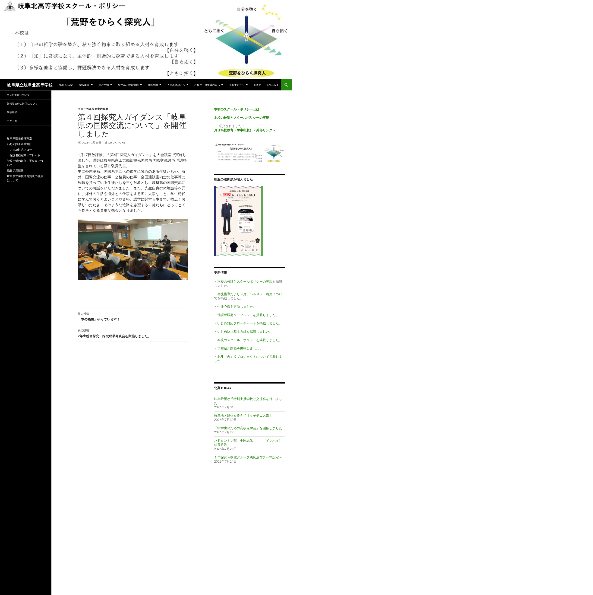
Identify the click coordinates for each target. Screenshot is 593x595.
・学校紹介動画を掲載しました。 (238, 348)
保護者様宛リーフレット (23, 155)
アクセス (12, 120)
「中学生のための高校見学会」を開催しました (248, 428)
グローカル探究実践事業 (93, 109)
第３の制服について (18, 94)
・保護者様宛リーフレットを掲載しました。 (246, 315)
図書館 (257, 84)
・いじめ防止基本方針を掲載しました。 (243, 331)
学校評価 (12, 112)
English (272, 84)
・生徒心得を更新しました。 (235, 306)
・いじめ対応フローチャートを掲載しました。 (248, 323)
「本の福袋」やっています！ (99, 316)
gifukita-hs (116, 142)
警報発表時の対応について (22, 103)
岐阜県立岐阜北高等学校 (30, 84)
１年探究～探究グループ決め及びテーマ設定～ (248, 457)
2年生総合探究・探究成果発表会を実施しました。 (114, 333)
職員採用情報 (15, 170)
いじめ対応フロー (19, 149)
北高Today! (66, 84)
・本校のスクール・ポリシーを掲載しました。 (248, 340)
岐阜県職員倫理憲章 (19, 138)
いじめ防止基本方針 (19, 144)
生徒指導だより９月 (231, 294)
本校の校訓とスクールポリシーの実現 (244, 281)
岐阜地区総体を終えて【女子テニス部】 (243, 415)
